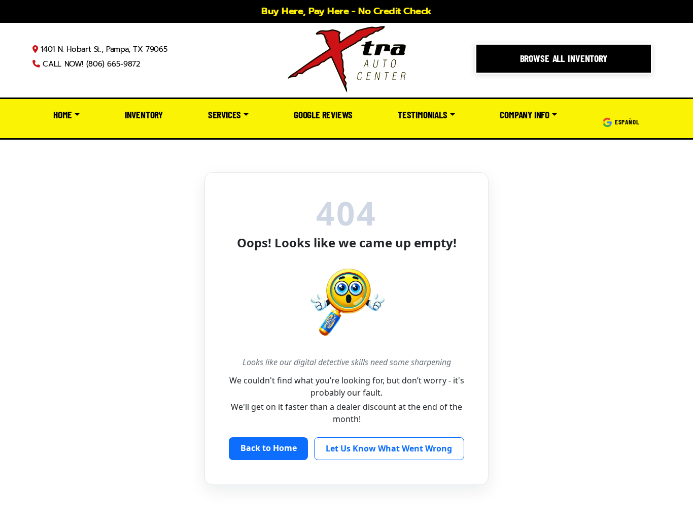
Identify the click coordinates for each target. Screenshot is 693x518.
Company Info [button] (524, 114)
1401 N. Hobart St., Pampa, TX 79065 (102, 49)
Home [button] (62, 114)
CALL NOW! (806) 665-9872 (90, 64)
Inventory (144, 114)
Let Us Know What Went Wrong (389, 448)
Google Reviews (323, 114)
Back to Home (268, 448)
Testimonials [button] (422, 114)
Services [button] (224, 114)
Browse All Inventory (563, 58)
